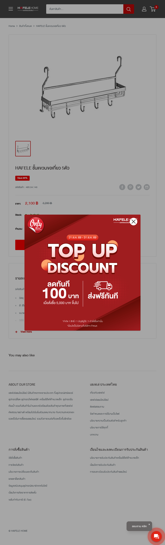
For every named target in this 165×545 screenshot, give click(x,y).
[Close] (133, 221)
